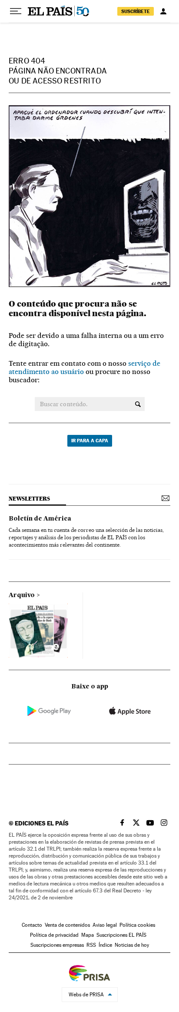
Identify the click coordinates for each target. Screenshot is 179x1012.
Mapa (87, 935)
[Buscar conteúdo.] (138, 404)
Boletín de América (40, 519)
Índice (105, 945)
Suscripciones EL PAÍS (121, 935)
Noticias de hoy (132, 945)
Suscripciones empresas (57, 945)
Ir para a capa (89, 441)
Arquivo (22, 595)
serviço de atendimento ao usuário (84, 367)
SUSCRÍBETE (135, 11)
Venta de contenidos (67, 925)
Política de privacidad (54, 935)
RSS (91, 945)
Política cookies (137, 925)
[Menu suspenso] (16, 11)
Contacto (32, 925)
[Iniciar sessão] (163, 11)
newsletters (29, 498)
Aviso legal (105, 925)
